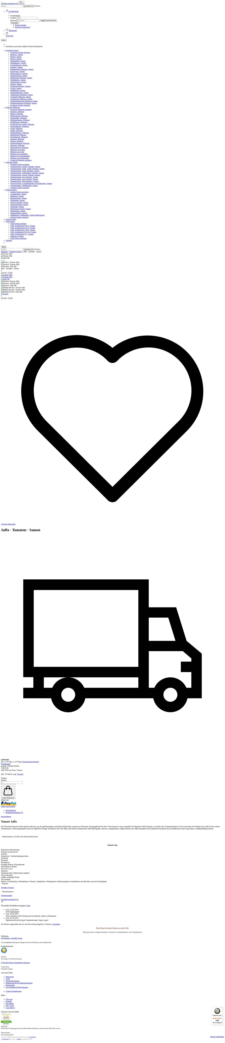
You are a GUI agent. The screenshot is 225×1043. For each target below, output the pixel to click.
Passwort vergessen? (22, 27)
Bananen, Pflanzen (17, 112)
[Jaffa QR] (5, 279)
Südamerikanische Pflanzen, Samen (23, 103)
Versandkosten (32, 1037)
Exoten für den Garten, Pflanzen (22, 124)
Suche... (38, 6)
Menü (4, 40)
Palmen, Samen (16, 84)
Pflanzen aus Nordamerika (20, 156)
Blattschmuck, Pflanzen (19, 116)
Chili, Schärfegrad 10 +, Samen (22, 234)
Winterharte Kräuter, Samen (20, 209)
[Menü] (221, 1008)
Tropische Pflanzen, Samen (20, 86)
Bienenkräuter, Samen (18, 198)
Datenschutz (10, 985)
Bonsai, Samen (15, 59)
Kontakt (9, 1001)
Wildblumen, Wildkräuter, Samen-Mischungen (27, 215)
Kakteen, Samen (16, 67)
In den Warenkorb (8, 798)
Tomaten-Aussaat (7, 888)
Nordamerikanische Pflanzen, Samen (24, 101)
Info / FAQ (10, 1006)
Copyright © (10, 1008)
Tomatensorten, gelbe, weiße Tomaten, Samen (27, 169)
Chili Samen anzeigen (18, 224)
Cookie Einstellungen (14, 991)
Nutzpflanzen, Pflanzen (19, 137)
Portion (3, 780)
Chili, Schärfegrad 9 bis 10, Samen (23, 232)
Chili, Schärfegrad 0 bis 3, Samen (22, 226)
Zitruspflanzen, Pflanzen (19, 148)
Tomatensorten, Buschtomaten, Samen (24, 181)
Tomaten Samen (12, 162)
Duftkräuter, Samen (17, 200)
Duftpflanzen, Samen (18, 63)
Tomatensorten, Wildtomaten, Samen (24, 186)
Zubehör (9, 241)
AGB (8, 979)
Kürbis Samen (11, 219)
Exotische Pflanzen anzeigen (21, 110)
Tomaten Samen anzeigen (19, 164)
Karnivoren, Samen (17, 72)
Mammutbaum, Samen (18, 76)
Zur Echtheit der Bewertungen (17, 987)
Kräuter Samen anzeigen (19, 192)
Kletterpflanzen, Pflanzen (19, 133)
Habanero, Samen (17, 236)
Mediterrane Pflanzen (18, 135)
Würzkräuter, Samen (17, 211)
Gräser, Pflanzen (16, 129)
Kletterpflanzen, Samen (19, 74)
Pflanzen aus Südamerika (19, 158)
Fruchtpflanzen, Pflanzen (19, 126)
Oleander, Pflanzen (17, 139)
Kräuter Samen (11, 190)
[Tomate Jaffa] (6, 275)
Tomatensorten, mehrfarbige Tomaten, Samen (27, 173)
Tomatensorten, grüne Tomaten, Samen (24, 171)
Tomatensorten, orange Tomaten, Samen (25, 175)
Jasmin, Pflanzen (16, 131)
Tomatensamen (6, 896)
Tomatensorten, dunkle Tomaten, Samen (25, 167)
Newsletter (10, 1004)
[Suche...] (29, 6)
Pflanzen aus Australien (19, 154)
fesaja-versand (5, 1039)
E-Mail (12, 18)
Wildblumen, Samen (17, 91)
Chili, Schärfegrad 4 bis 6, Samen (22, 228)
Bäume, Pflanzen (16, 114)
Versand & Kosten (12, 981)
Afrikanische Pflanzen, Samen (21, 95)
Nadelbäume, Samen (18, 80)
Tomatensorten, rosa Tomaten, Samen (24, 177)
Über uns (9, 999)
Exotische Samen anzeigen (20, 53)
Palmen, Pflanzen (16, 141)
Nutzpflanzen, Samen (18, 82)
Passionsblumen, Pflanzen (20, 143)
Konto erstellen (20, 25)
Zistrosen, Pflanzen (17, 145)
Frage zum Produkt (8, 806)
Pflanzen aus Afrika (17, 150)
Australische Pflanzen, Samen (21, 99)
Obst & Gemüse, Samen (19, 203)
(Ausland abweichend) (30, 762)
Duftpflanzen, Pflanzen (18, 122)
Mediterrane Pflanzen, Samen (21, 78)
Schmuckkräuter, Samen (19, 205)
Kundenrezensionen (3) (14, 813)
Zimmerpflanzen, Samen (19, 93)
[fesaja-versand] (9, 3)
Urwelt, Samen (15, 88)
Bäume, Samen (16, 57)
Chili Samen (10, 222)
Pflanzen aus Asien (17, 152)
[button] (12, 11)
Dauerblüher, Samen (17, 61)
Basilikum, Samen (17, 196)
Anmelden (56, 924)
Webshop (19, 1039)
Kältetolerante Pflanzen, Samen (22, 69)
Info (28, 906)
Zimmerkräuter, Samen (18, 213)
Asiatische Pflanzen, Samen (20, 97)
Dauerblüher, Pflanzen (18, 118)
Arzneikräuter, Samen (18, 194)
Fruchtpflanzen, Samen (18, 65)
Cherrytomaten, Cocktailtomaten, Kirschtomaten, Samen (31, 183)
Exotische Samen (12, 50)
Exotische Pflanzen (13, 107)
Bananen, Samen (16, 55)
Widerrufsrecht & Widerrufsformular (19, 983)
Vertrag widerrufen (217, 1037)
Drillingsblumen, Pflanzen (20, 120)
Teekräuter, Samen (17, 207)
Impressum (10, 977)
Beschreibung (11, 810)
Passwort (13, 20)
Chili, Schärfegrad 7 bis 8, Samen (22, 230)
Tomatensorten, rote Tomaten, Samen (24, 179)
